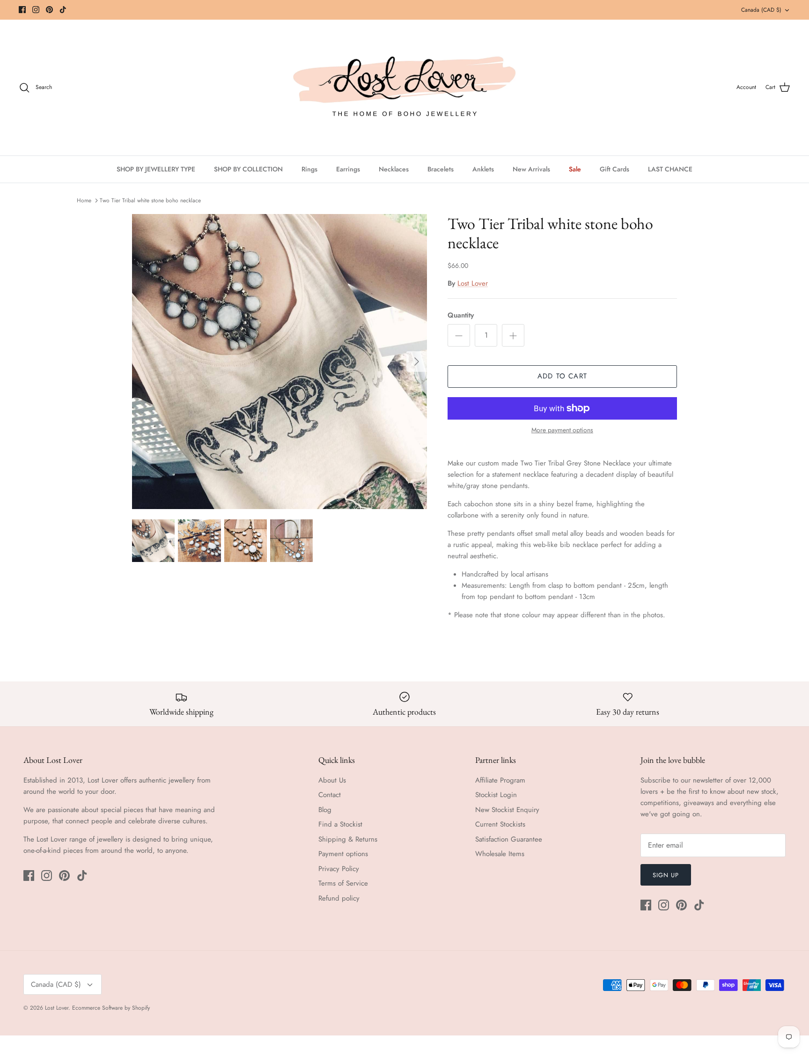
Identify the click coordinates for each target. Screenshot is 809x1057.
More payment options (562, 430)
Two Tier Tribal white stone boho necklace (150, 200)
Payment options (343, 854)
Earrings (348, 169)
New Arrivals (531, 169)
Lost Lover (472, 283)
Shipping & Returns (347, 839)
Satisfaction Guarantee (508, 839)
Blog (324, 810)
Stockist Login (496, 795)
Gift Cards (614, 169)
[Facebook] (22, 9)
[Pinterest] (49, 9)
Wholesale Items (499, 854)
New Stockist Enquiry (507, 810)
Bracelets (440, 169)
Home (84, 200)
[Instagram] (35, 9)
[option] (279, 361)
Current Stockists (500, 824)
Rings (309, 169)
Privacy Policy (338, 869)
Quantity (461, 315)
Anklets (483, 169)
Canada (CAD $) (761, 10)
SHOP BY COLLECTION (248, 169)
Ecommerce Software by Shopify (111, 1008)
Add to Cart (562, 376)
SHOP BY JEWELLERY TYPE (156, 169)
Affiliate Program (500, 780)
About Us (332, 780)
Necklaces (394, 169)
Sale (575, 169)
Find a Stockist (340, 824)
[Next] (416, 361)
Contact (329, 795)
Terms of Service (343, 883)
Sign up (666, 875)
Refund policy (339, 898)
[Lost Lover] (404, 87)
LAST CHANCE (670, 169)
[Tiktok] (62, 9)
